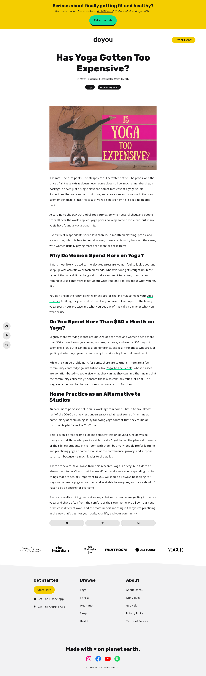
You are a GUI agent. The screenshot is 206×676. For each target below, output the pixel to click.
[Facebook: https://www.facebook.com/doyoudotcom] (98, 658)
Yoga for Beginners (109, 87)
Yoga (89, 87)
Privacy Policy (135, 613)
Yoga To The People (119, 368)
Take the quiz (103, 20)
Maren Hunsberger (89, 78)
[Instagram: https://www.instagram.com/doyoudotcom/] (88, 658)
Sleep (83, 613)
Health (84, 621)
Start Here (44, 590)
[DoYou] (103, 40)
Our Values (133, 597)
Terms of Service (137, 621)
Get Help (132, 605)
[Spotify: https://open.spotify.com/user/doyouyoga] (117, 658)
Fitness (84, 597)
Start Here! (184, 40)
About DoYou (134, 590)
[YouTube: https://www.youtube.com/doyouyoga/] (107, 658)
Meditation (87, 605)
